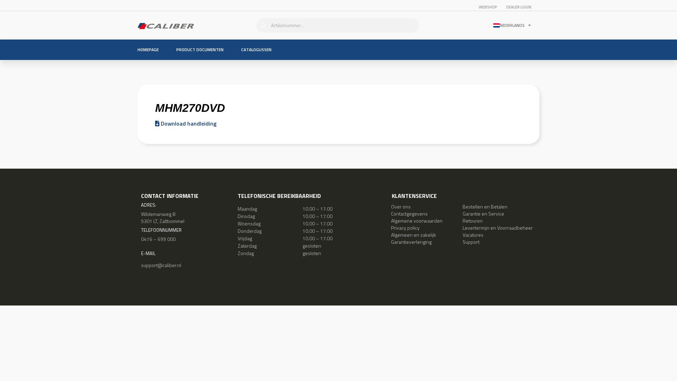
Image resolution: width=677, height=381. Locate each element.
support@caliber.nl (161, 265)
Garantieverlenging (411, 242)
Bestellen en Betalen (485, 206)
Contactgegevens (409, 213)
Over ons (401, 206)
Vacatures (473, 234)
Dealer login (518, 7)
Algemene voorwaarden (417, 220)
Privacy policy (405, 227)
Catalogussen (256, 49)
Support (471, 242)
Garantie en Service (483, 213)
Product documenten (200, 49)
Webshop (488, 7)
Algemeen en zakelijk (413, 234)
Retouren (473, 220)
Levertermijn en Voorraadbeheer (498, 227)
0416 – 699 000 (158, 239)
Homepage (148, 49)
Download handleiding (187, 123)
